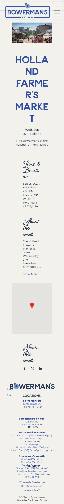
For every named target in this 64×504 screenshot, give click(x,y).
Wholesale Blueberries (32, 482)
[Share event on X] (32, 368)
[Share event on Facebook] (24, 368)
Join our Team (32, 489)
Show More (30, 274)
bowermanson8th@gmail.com (32, 474)
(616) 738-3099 (32, 477)
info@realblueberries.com (32, 471)
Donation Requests (32, 486)
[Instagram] (8, 389)
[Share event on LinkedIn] (40, 368)
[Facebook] (10, 395)
